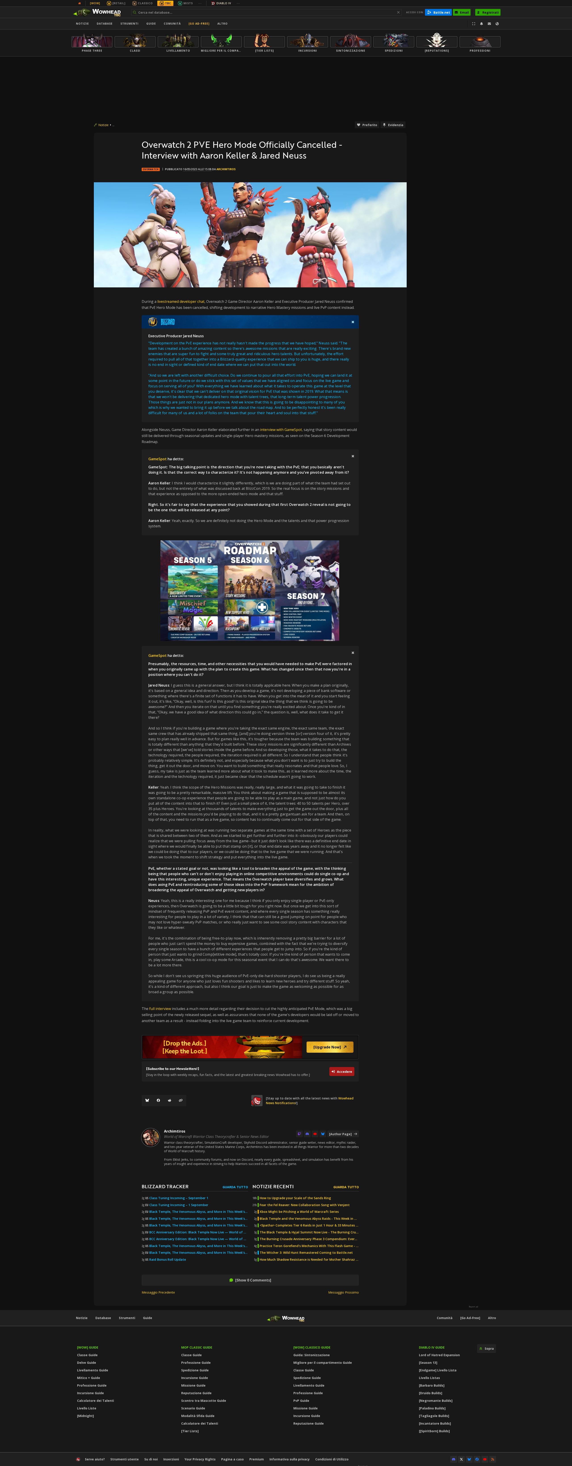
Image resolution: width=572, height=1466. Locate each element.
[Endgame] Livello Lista (437, 1370)
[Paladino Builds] (432, 1408)
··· (200, 3)
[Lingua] (497, 23)
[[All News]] (79, 3)
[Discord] (307, 1134)
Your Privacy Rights (200, 1459)
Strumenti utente (124, 1459)
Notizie (82, 23)
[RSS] (492, 1459)
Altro (492, 1318)
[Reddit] (169, 1100)
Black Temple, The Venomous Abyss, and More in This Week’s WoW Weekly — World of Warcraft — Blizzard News (198, 1212)
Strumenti (127, 1318)
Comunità (172, 23)
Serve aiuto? (95, 1459)
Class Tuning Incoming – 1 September (178, 1205)
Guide (151, 23)
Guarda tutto (235, 1187)
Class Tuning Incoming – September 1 (178, 1198)
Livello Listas (429, 1378)
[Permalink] (180, 1100)
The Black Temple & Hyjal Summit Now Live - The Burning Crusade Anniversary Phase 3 (309, 1232)
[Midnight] (85, 1416)
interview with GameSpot (281, 429)
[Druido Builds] (430, 1393)
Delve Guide (86, 1362)
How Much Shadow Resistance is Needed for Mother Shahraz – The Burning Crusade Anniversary (309, 1260)
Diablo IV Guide (432, 1347)
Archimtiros (226, 169)
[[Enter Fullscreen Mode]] (473, 23)
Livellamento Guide (92, 1370)
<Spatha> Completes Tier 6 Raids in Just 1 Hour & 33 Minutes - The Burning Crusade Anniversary (309, 1225)
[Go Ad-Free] (199, 23)
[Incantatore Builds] (435, 1423)
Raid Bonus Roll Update (167, 1260)
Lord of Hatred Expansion (439, 1355)
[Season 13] (428, 1362)
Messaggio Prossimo (343, 1292)
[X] (461, 1459)
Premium (256, 1459)
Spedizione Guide (195, 1370)
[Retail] (119, 3)
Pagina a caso (232, 1459)
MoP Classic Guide (196, 1347)
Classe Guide (87, 1355)
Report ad (473, 1307)
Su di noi (151, 1459)
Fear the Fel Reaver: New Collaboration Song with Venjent (305, 1205)
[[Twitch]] (299, 1134)
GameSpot (157, 458)
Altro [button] (222, 23)
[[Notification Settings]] (481, 23)
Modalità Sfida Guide (197, 1416)
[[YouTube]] (315, 1134)
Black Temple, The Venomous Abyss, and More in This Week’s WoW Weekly (198, 1225)
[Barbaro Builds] (431, 1385)
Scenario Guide (193, 1408)
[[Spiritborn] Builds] (434, 1431)
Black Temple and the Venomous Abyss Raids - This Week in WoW (309, 1219)
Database (105, 23)
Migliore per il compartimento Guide (322, 1362)
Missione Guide (193, 1385)
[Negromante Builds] (435, 1400)
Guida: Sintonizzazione (311, 1355)
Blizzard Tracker (165, 1186)
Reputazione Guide (196, 1393)
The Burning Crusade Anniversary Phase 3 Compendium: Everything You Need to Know (309, 1239)
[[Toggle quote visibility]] (352, 322)
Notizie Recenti (273, 1186)
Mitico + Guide (88, 1378)
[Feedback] (489, 23)
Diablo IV (224, 3)
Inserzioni (171, 1459)
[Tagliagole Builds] (434, 1416)
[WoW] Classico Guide (311, 1347)
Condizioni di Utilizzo (332, 1459)
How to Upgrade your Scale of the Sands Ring (295, 1198)
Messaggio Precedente (158, 1292)
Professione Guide (92, 1385)
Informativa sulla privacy (289, 1459)
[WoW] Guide (87, 1347)
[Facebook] (158, 1100)
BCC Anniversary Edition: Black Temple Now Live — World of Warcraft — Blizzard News (198, 1232)
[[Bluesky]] (147, 1100)
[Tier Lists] (190, 1431)
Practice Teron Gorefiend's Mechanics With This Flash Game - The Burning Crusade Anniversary (309, 1246)
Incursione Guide (90, 1393)
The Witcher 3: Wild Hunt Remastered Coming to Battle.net (306, 1253)
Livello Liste (86, 1408)
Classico (145, 3)
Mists (188, 3)
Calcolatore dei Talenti (95, 1400)
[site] (257, 1100)
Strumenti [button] (129, 23)
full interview (160, 1008)
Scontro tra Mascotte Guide (203, 1400)
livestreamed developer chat (180, 301)
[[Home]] (99, 12)
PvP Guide (301, 1400)
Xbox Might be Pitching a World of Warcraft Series (299, 1212)
